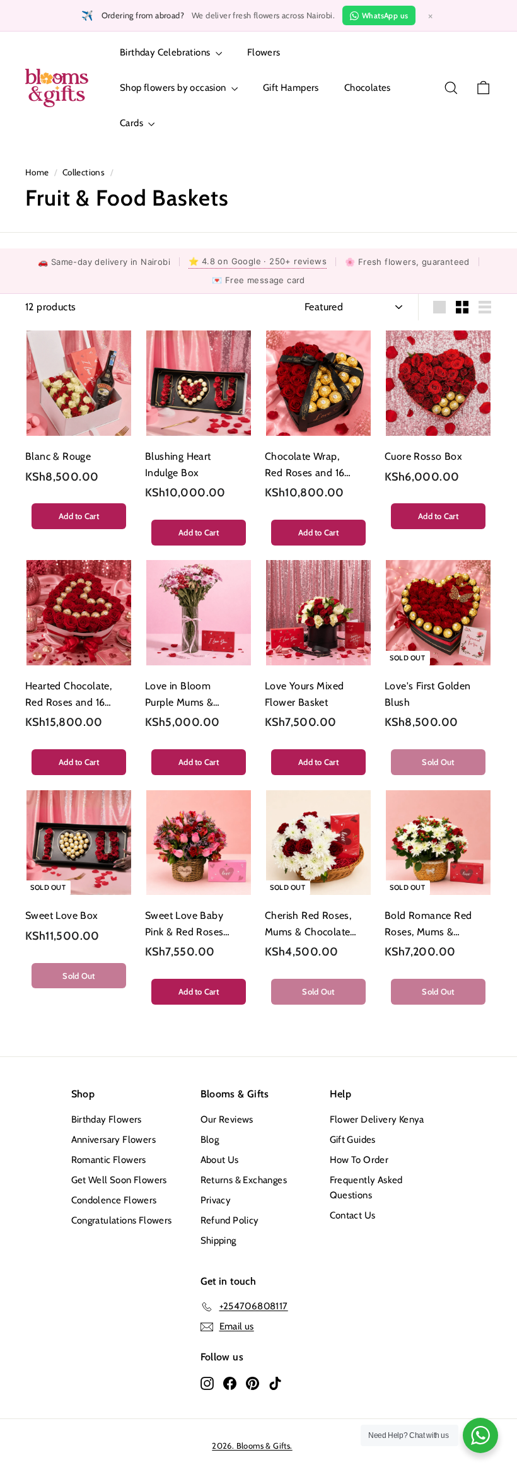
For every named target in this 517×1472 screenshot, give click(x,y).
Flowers (264, 52)
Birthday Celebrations (166, 52)
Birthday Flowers (106, 1119)
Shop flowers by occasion (174, 87)
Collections (83, 172)
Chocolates (367, 87)
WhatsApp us (385, 15)
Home (37, 172)
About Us (219, 1159)
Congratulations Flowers (121, 1220)
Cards (132, 123)
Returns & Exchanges (244, 1180)
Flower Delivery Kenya (377, 1119)
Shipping (218, 1240)
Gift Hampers (291, 87)
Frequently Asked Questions (366, 1187)
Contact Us (353, 1215)
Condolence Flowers (114, 1200)
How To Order (359, 1159)
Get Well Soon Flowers (119, 1180)
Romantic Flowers (108, 1159)
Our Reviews (226, 1119)
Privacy (215, 1200)
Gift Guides (353, 1139)
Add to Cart (79, 516)
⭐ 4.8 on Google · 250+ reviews (258, 261)
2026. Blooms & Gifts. (252, 1445)
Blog (209, 1139)
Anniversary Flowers (113, 1139)
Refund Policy (229, 1220)
